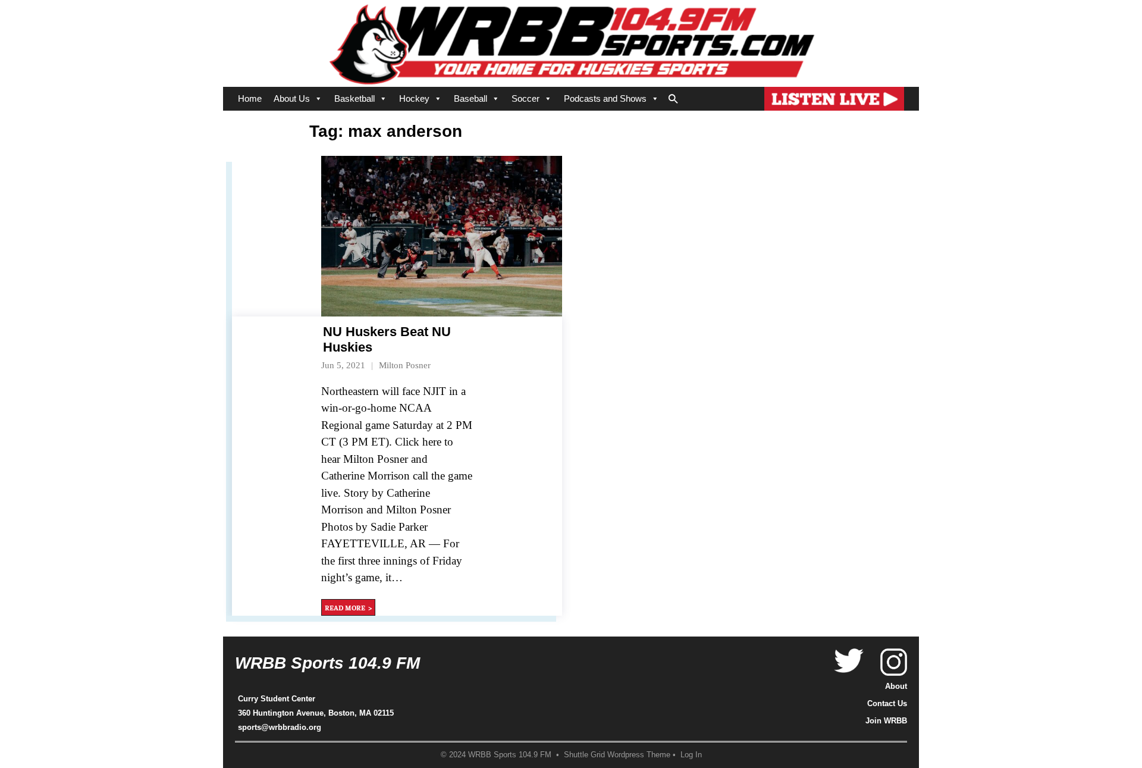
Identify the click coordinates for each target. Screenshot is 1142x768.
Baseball (470, 98)
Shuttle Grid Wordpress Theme (617, 755)
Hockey (414, 98)
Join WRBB (886, 720)
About (896, 686)
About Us (292, 98)
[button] (673, 96)
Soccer (525, 98)
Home (250, 98)
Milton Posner (405, 365)
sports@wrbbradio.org (279, 727)
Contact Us (887, 703)
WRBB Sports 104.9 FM (327, 663)
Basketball (354, 98)
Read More (345, 607)
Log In (691, 755)
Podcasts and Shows (605, 98)
